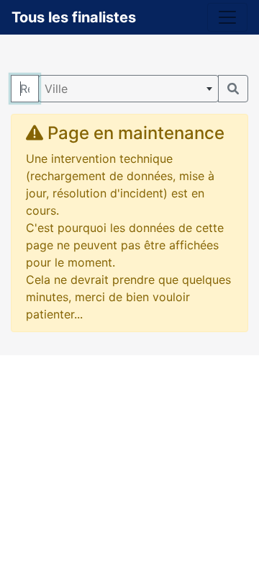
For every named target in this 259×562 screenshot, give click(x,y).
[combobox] (128, 88)
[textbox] (128, 89)
